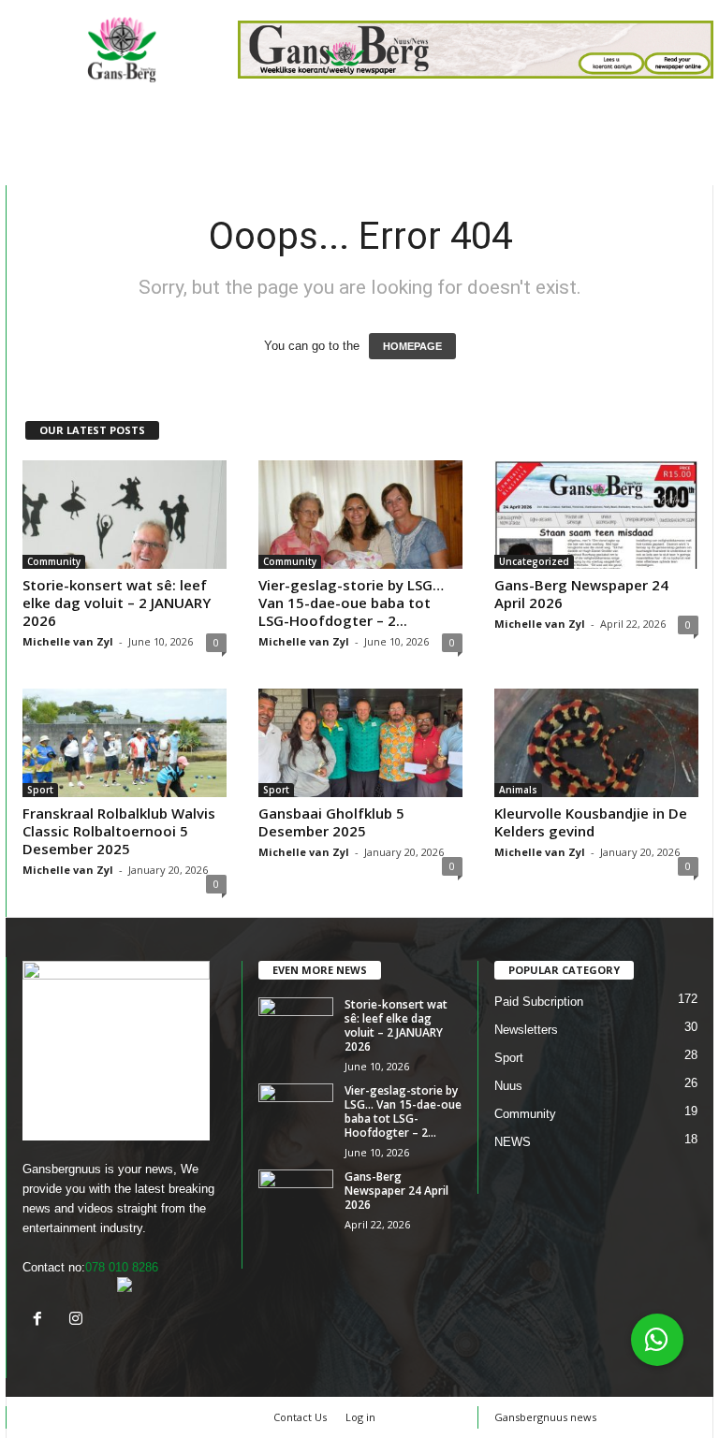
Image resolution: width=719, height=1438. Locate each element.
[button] (657, 1340)
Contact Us (300, 1417)
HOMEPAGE (412, 346)
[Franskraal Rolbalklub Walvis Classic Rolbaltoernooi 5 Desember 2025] (124, 743)
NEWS (512, 1142)
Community (54, 561)
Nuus (508, 1086)
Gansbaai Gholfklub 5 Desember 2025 (331, 822)
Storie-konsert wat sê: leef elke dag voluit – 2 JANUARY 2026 (116, 602)
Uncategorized (534, 561)
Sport (40, 789)
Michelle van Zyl (67, 641)
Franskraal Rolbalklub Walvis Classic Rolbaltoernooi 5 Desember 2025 (118, 831)
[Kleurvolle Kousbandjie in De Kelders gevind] (596, 743)
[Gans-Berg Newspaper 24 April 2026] (596, 514)
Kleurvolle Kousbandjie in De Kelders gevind (590, 822)
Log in (360, 1417)
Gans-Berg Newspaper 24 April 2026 (581, 593)
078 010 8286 (121, 1267)
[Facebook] (41, 1321)
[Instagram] (78, 1321)
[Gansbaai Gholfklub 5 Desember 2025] (360, 743)
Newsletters (526, 1030)
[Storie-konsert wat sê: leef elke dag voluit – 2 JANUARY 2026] (124, 514)
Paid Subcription (538, 1002)
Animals (518, 789)
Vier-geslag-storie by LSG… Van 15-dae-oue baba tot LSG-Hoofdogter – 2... (351, 602)
